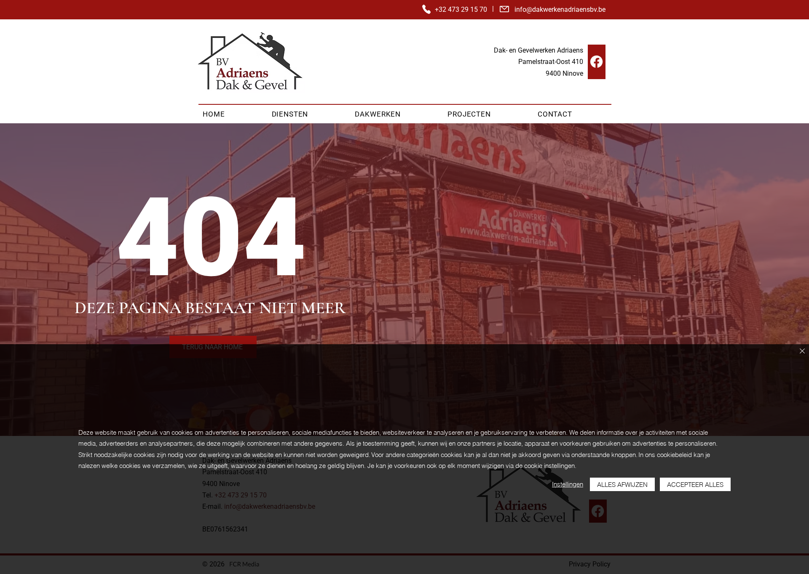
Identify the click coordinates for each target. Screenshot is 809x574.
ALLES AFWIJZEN (622, 485)
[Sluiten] (802, 351)
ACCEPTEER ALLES (695, 485)
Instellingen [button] (567, 484)
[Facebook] (596, 61)
